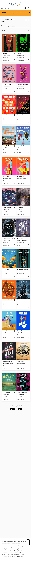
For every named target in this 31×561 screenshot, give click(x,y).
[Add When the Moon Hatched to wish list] (14, 245)
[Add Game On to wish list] (29, 60)
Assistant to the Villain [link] (22, 238)
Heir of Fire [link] (5, 53)
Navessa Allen (21, 55)
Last (20, 409)
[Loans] (25, 8)
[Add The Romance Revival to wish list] (14, 276)
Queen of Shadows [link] (22, 115)
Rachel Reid (20, 147)
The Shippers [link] (6, 176)
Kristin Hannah (7, 394)
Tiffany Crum (6, 209)
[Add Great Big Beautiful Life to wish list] (14, 122)
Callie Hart (20, 302)
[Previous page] (11, 406)
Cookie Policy (19, 556)
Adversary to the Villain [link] (8, 361)
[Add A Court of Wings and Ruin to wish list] (29, 91)
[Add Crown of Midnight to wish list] (29, 399)
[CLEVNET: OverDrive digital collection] (15, 3)
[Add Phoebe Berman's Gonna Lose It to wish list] (14, 91)
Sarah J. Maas (7, 55)
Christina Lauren (7, 271)
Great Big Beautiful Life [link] (8, 115)
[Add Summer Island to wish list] (14, 399)
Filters (3, 30)
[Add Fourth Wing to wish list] (29, 369)
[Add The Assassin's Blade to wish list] (29, 276)
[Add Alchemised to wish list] (29, 214)
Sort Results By (5, 26)
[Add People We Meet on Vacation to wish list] (14, 153)
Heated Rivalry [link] (21, 146)
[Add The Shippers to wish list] (14, 184)
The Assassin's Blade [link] (22, 269)
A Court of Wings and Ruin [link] (22, 84)
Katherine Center (7, 178)
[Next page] (21, 406)
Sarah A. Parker (7, 240)
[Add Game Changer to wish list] (14, 338)
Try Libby (4, 12)
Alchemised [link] (20, 207)
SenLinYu (20, 209)
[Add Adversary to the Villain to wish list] (14, 369)
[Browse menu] (28, 8)
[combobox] (12, 8)
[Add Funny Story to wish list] (29, 338)
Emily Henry (6, 117)
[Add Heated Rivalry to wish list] (29, 153)
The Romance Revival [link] (8, 269)
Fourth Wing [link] (20, 361)
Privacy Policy (16, 543)
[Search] (2, 8)
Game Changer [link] (6, 331)
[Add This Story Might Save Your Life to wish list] (14, 214)
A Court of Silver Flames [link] (8, 300)
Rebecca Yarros (21, 363)
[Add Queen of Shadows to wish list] (29, 122)
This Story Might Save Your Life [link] (8, 207)
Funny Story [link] (20, 331)
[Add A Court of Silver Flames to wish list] (14, 307)
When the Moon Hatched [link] (8, 238)
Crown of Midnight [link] (22, 392)
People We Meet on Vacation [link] (8, 146)
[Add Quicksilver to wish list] (29, 307)
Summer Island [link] (6, 392)
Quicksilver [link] (20, 300)
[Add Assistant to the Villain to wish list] (29, 245)
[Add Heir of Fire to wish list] (14, 60)
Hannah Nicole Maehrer (23, 240)
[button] (26, 21)
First (12, 409)
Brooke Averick (7, 86)
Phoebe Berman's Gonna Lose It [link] (8, 84)
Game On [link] (19, 53)
